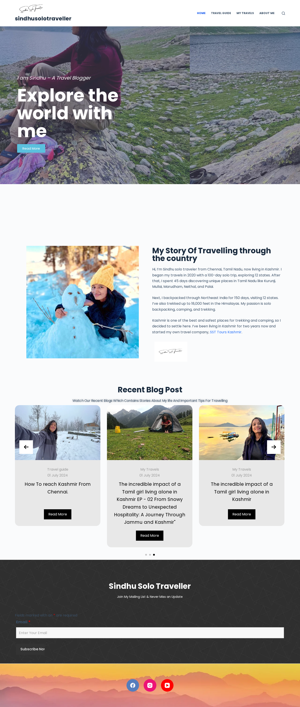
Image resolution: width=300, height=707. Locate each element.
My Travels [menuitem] (245, 13)
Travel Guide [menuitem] (221, 13)
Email (23, 622)
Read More (57, 514)
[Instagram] (150, 685)
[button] (146, 555)
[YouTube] (167, 685)
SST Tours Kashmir (226, 332)
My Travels (149, 469)
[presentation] (26, 447)
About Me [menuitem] (267, 13)
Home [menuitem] (201, 13)
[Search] (283, 13)
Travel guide (57, 469)
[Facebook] (133, 685)
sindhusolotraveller (43, 18)
